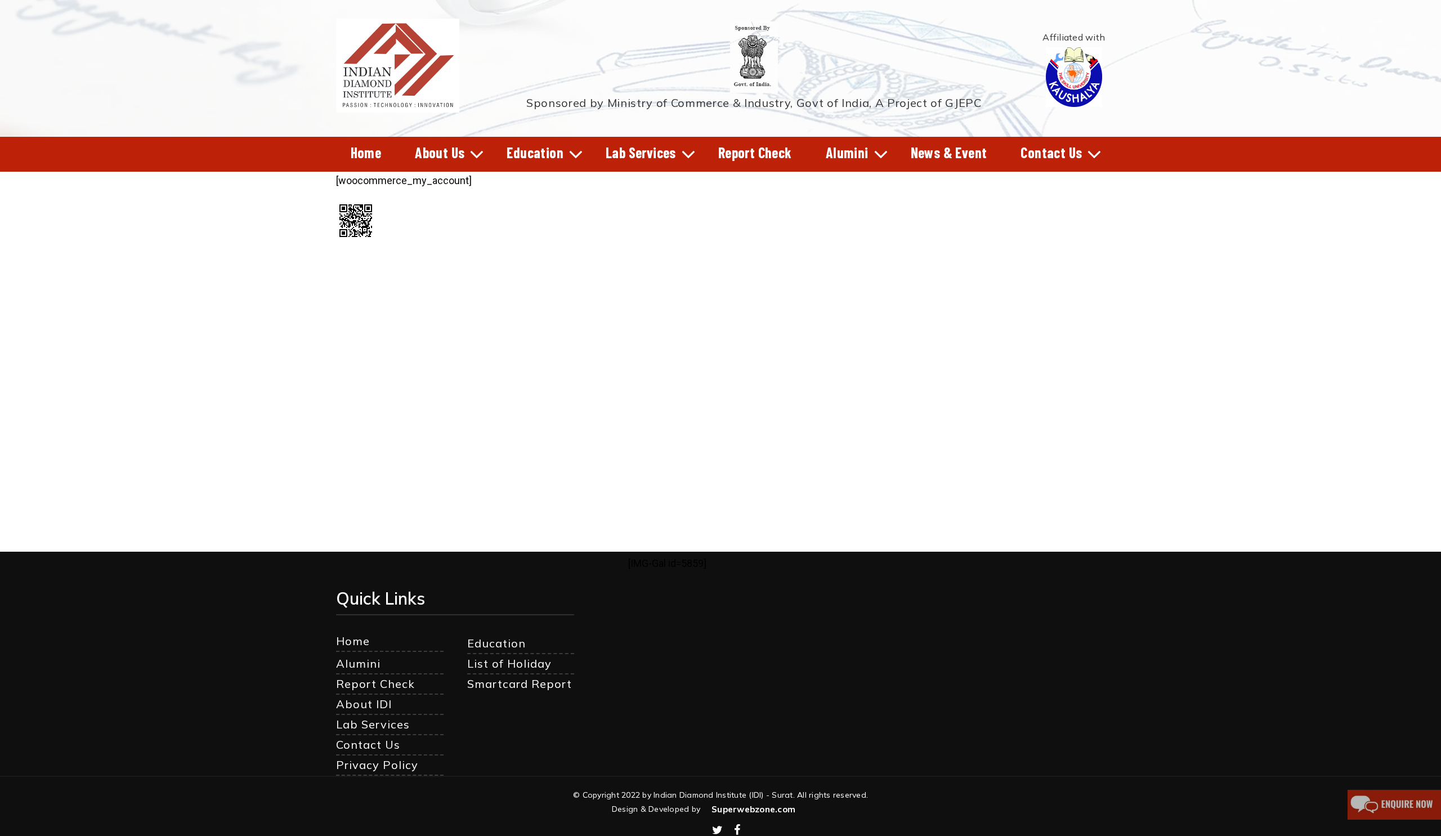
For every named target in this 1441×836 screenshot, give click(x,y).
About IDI (364, 704)
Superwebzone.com (753, 809)
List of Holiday (509, 663)
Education (496, 643)
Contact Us (368, 744)
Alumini (358, 663)
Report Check (375, 684)
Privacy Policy (377, 765)
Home (353, 641)
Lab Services (373, 724)
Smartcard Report (519, 684)
